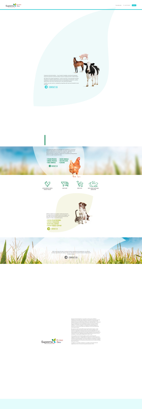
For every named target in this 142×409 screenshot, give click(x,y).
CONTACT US (54, 166)
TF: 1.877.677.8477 (126, 5)
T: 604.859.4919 (118, 5)
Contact (134, 5)
